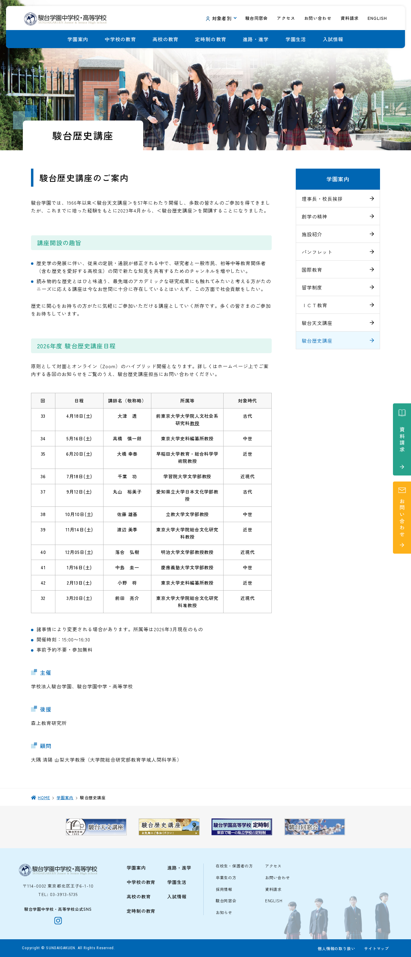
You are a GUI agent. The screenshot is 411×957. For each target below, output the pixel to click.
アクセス (273, 866)
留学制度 (312, 287)
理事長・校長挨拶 (322, 198)
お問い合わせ (277, 877)
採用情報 (224, 889)
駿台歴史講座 (317, 340)
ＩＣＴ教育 (314, 305)
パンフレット (317, 251)
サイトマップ (376, 948)
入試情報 (333, 39)
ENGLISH (273, 900)
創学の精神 (314, 216)
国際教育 (312, 269)
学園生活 (296, 39)
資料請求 (273, 889)
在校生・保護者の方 (234, 866)
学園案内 (77, 39)
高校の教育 (165, 39)
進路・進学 (256, 39)
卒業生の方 (226, 877)
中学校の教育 (120, 39)
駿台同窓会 (226, 900)
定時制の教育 (210, 39)
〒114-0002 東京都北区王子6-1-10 (58, 886)
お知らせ (224, 912)
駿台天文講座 (317, 322)
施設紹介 (312, 234)
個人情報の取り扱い (336, 948)
